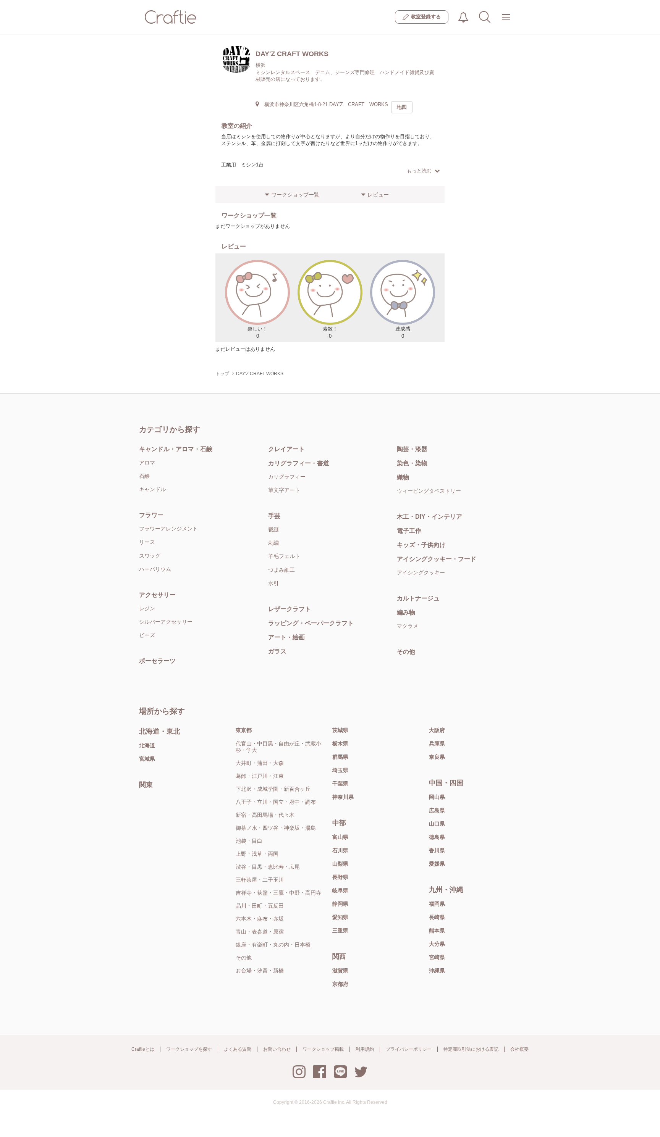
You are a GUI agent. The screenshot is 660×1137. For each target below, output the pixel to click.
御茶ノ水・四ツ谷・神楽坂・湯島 (276, 828)
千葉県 (340, 784)
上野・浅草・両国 (257, 854)
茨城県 (340, 730)
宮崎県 (437, 957)
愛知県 (340, 917)
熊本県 (437, 930)
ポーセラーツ (157, 661)
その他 (406, 651)
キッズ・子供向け (421, 545)
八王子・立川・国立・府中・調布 (276, 802)
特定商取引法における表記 (470, 1049)
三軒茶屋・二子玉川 (260, 880)
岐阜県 (340, 890)
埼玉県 (340, 770)
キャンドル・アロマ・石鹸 (175, 449)
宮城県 (147, 759)
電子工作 (409, 530)
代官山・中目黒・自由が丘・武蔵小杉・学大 (278, 746)
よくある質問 (237, 1049)
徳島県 (437, 837)
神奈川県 (343, 797)
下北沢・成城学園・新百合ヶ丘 (273, 789)
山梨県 (340, 864)
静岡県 (340, 904)
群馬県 (340, 757)
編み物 (406, 612)
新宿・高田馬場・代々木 (265, 815)
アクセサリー (157, 595)
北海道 (147, 745)
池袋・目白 (249, 841)
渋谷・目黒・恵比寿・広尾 (268, 867)
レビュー (378, 195)
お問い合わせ (277, 1049)
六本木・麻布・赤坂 (260, 919)
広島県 (437, 810)
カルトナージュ (418, 598)
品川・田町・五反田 (260, 906)
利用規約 (365, 1049)
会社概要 (519, 1049)
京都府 (340, 984)
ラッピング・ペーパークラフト (311, 623)
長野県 (340, 877)
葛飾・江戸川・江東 (260, 776)
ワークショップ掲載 (323, 1049)
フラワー (151, 515)
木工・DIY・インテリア (429, 516)
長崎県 (437, 917)
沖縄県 (437, 971)
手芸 (274, 516)
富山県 (340, 837)
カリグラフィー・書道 (298, 463)
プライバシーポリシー (409, 1049)
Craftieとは (142, 1049)
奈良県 (437, 757)
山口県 (437, 824)
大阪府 (437, 730)
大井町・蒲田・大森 (260, 763)
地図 (402, 107)
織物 (403, 477)
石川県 (340, 850)
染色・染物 (412, 463)
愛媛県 (437, 864)
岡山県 (437, 797)
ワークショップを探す (189, 1049)
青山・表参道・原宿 (260, 932)
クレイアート (286, 449)
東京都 (244, 730)
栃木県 (340, 743)
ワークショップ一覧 (295, 195)
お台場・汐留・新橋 (260, 971)
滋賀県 (340, 971)
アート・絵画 (286, 637)
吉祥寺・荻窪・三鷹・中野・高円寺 (278, 893)
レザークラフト (289, 609)
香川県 (437, 850)
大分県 (437, 944)
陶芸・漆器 (412, 449)
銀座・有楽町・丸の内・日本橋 (273, 945)
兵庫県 (437, 743)
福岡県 (437, 904)
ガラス (277, 651)
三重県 (340, 930)
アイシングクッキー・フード (436, 559)
